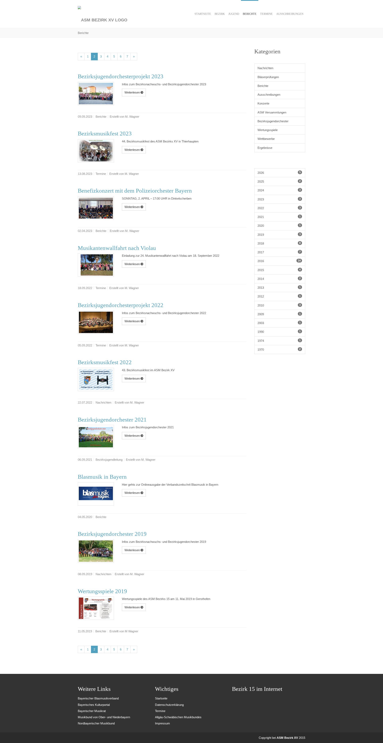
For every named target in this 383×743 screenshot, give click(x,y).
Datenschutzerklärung (169, 704)
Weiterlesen (132, 92)
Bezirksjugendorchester (273, 121)
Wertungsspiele (268, 130)
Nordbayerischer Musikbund (96, 723)
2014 (279, 278)
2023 (279, 199)
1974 (279, 340)
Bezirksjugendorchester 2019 (112, 534)
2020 (279, 225)
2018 (279, 243)
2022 (279, 208)
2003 (279, 323)
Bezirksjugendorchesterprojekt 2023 (120, 76)
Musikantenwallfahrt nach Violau (117, 248)
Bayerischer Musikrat (92, 711)
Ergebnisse (265, 147)
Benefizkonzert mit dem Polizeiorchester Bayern (135, 190)
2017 (279, 252)
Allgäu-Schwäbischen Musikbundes (178, 717)
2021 (279, 217)
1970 (279, 349)
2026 (279, 172)
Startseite (161, 698)
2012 (279, 296)
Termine (160, 711)
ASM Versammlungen (272, 112)
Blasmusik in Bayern (102, 476)
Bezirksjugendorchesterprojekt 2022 (120, 305)
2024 (279, 190)
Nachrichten (265, 68)
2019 (279, 234)
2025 (279, 181)
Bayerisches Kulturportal (94, 704)
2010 (279, 305)
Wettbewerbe (266, 138)
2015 (279, 270)
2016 (279, 261)
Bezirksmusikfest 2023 (105, 133)
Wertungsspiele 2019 (102, 591)
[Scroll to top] (374, 734)
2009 (279, 314)
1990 (279, 331)
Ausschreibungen (269, 94)
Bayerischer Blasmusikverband (98, 698)
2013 (279, 287)
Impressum (162, 723)
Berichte (263, 86)
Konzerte (263, 103)
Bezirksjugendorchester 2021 (112, 419)
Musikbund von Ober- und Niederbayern (104, 717)
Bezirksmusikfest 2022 (105, 362)
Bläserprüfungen (268, 77)
